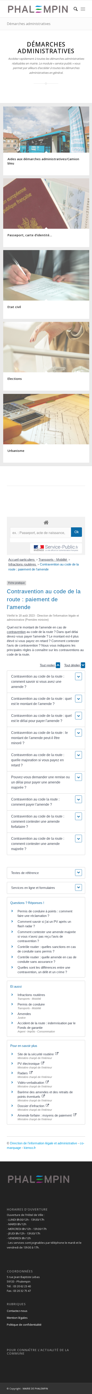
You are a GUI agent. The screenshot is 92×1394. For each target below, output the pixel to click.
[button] (46, 682)
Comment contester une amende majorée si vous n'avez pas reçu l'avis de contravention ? (47, 936)
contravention (16, 632)
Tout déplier (72, 665)
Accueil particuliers (22, 559)
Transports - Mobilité (53, 559)
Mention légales (17, 1318)
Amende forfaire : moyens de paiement (45, 1115)
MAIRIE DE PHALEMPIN (35, 1388)
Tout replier (48, 665)
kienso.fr (30, 1148)
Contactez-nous (17, 1311)
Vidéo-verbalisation (31, 1082)
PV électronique (29, 1063)
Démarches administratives (28, 23)
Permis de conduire (31, 1004)
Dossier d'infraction (31, 1106)
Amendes (24, 1014)
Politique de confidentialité (24, 1325)
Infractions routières (22, 564)
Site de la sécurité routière (36, 1054)
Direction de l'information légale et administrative (43, 1143)
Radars (23, 1073)
